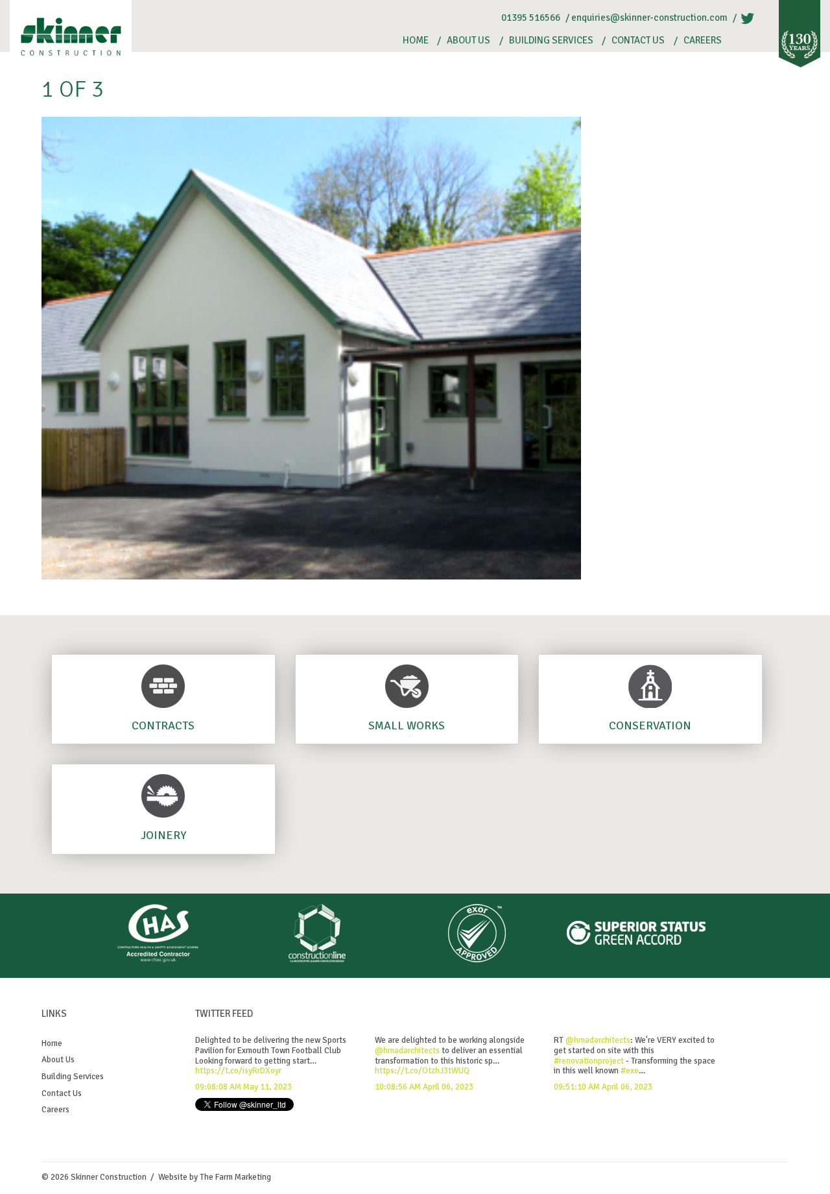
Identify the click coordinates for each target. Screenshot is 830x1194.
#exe (630, 1071)
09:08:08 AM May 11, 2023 (243, 1087)
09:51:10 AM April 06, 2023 (603, 1087)
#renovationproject (589, 1061)
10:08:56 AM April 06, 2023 (424, 1087)
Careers (702, 40)
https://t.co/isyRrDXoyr (238, 1071)
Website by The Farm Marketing (214, 1177)
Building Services (551, 40)
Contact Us (638, 40)
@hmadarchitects (407, 1050)
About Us (468, 40)
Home (416, 40)
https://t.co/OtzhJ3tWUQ (422, 1071)
